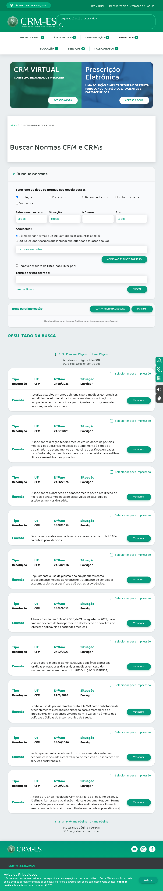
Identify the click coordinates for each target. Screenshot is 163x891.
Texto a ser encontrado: (33, 273)
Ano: (119, 212)
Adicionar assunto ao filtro (124, 259)
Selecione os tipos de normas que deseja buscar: (51, 190)
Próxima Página (76, 354)
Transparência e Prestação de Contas (131, 6)
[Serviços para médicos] (159, 369)
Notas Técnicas (128, 197)
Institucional (30, 37)
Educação (47, 49)
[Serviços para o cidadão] (159, 361)
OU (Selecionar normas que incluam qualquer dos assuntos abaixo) (64, 241)
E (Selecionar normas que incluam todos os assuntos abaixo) (59, 236)
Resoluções (26, 197)
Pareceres (59, 197)
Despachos (26, 203)
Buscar (137, 289)
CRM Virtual (96, 6)
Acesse (62, 100)
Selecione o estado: (30, 212)
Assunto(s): (24, 229)
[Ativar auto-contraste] (159, 389)
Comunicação (95, 37)
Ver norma (139, 400)
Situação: (56, 212)
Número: (88, 212)
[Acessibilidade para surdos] (159, 398)
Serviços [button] (74, 49)
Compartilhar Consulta (110, 309)
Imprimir (142, 309)
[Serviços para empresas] (159, 378)
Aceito (148, 880)
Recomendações (96, 197)
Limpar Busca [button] (25, 289)
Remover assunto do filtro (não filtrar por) (47, 266)
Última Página (98, 354)
